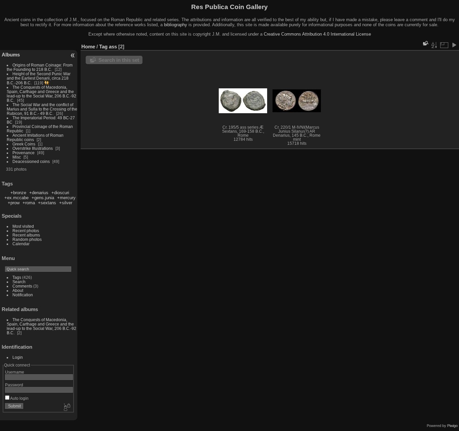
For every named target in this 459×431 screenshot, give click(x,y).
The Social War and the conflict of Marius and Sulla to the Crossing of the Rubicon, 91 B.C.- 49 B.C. (42, 109)
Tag (103, 46)
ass (113, 46)
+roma (29, 202)
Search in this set (118, 60)
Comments (22, 286)
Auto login (19, 398)
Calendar (21, 244)
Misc (16, 157)
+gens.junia (43, 197)
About (17, 290)
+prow (13, 202)
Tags (16, 277)
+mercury (66, 197)
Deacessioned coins (31, 161)
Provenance (23, 152)
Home (88, 46)
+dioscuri (60, 192)
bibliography (175, 24)
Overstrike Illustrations (32, 148)
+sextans (47, 202)
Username (14, 372)
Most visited (23, 226)
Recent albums (26, 235)
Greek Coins (23, 144)
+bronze (18, 192)
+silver (65, 202)
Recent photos (25, 230)
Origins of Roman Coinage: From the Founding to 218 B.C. (40, 67)
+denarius (38, 192)
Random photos (27, 239)
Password (14, 385)
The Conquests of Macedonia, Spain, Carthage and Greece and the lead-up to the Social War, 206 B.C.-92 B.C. (41, 93)
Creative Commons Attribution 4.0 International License (317, 34)
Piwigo (452, 426)
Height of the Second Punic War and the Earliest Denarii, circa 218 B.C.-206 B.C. (39, 78)
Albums (11, 54)
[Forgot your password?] (66, 407)
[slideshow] (454, 45)
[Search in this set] (425, 43)
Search (19, 281)
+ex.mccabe (16, 197)
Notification (22, 295)
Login (17, 357)
